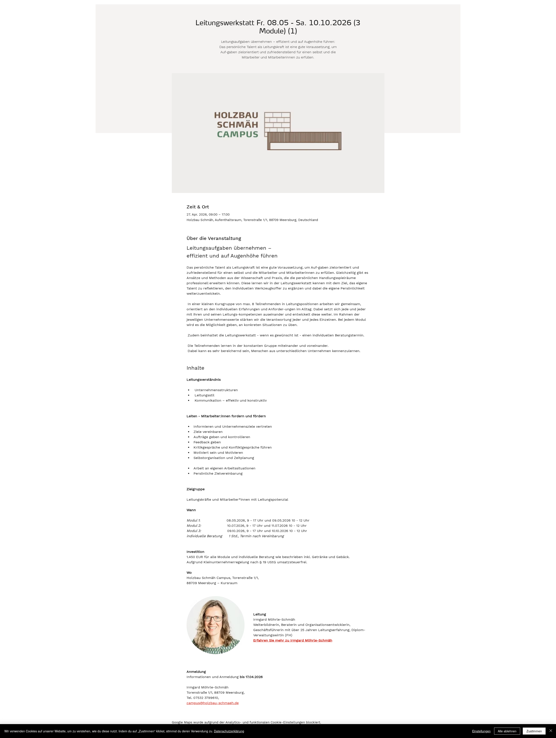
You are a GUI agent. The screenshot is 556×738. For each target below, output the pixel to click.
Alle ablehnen (507, 731)
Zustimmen (534, 731)
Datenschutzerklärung (229, 731)
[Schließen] (550, 731)
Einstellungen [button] (481, 731)
